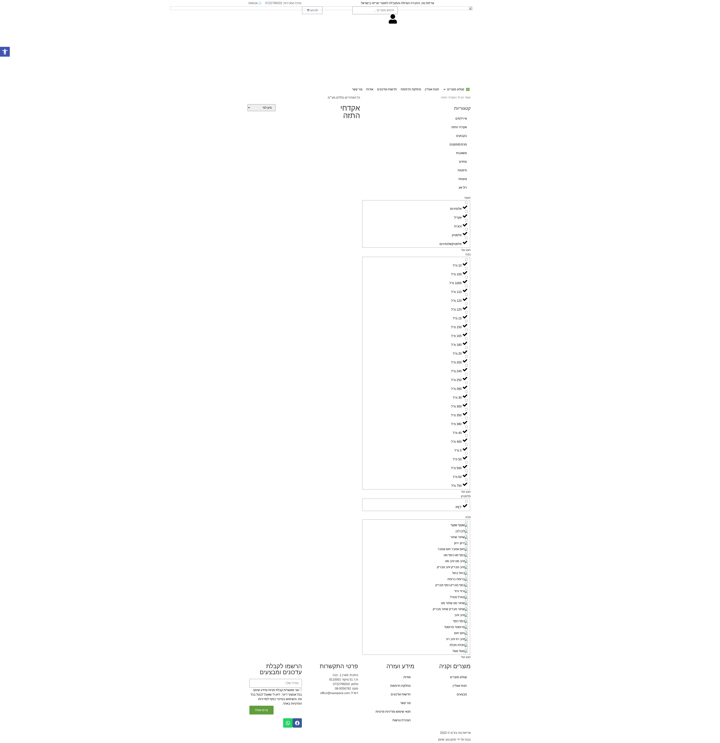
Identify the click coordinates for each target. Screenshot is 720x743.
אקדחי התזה (459, 127)
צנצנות (462, 179)
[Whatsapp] (287, 723)
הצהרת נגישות (401, 720)
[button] (456, 89)
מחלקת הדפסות (400, 685)
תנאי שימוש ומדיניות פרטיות (393, 711)
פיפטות (462, 170)
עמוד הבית (464, 97)
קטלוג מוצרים (458, 677)
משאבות (461, 153)
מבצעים (462, 694)
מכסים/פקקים (458, 144)
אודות (407, 677)
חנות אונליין (460, 685)
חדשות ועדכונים (401, 694)
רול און (463, 187)
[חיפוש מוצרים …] (375, 10)
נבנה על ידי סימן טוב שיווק (454, 739)
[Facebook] (297, 723)
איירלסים (461, 118)
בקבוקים (461, 135)
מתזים (463, 161)
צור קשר (405, 703)
